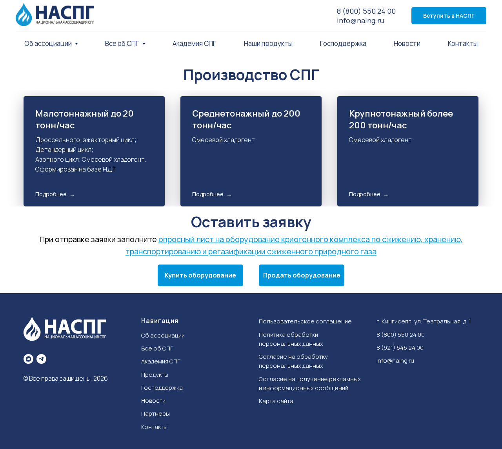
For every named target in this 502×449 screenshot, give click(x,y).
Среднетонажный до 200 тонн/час (246, 119)
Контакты (463, 43)
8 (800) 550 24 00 (366, 11)
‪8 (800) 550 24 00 (400, 334)
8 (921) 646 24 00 (400, 347)
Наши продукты (268, 43)
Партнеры (155, 413)
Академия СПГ (194, 43)
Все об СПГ (157, 348)
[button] (200, 275)
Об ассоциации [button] (48, 43)
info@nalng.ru (360, 20)
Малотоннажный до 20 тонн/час (84, 119)
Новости (407, 43)
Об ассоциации (163, 335)
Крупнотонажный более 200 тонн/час (401, 119)
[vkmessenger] (28, 359)
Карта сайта (276, 401)
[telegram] (41, 359)
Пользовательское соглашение (305, 321)
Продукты (154, 375)
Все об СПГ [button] (122, 43)
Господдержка (343, 43)
